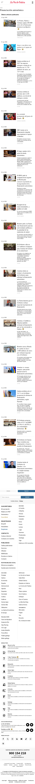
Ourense (21, 532)
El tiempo (4, 612)
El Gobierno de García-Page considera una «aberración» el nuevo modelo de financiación (24, 443)
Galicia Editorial (19, 766)
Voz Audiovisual (28, 763)
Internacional (5, 586)
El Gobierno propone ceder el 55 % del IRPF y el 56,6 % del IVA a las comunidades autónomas (24, 424)
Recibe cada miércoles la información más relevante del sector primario (20, 672)
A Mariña (21, 511)
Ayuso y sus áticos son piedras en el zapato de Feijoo (24, 47)
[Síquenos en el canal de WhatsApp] (31, 739)
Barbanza (21, 516)
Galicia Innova (23, 604)
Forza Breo (4, 633)
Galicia (3, 578)
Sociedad (4, 594)
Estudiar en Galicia (24, 583)
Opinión (3, 588)
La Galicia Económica (7, 610)
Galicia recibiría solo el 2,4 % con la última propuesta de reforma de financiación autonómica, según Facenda (24, 396)
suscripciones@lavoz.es (17, 757)
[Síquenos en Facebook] (3, 739)
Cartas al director (6, 536)
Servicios (4, 548)
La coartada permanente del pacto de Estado (24, 116)
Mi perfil (3, 524)
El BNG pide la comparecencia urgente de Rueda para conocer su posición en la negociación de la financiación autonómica (24, 180)
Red (20, 588)
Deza (20, 521)
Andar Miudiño (5, 630)
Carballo (21, 519)
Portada (3, 575)
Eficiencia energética (7, 565)
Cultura (3, 596)
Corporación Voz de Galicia (9, 763)
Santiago (21, 538)
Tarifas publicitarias (6, 545)
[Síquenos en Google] (3, 744)
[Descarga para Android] (31, 724)
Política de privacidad (12, 780)
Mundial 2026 (5, 617)
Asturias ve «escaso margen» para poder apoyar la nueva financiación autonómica (24, 370)
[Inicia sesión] (32, 2)
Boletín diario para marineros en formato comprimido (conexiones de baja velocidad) (18, 678)
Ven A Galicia (23, 594)
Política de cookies (23, 780)
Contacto (3, 559)
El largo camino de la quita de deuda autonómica (23, 153)
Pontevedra (22, 535)
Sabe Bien (22, 578)
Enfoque (21, 596)
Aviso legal (4, 780)
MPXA (14, 766)
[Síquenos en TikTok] (26, 739)
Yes (20, 615)
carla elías (20, 37)
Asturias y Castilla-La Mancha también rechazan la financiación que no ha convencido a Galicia (24, 325)
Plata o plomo (23, 591)
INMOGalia (4, 553)
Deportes (4, 591)
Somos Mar (4, 604)
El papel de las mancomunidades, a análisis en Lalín (23, 207)
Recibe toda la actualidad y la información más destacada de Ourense (20, 715)
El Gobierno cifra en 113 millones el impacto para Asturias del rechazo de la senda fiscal (25, 247)
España (3, 583)
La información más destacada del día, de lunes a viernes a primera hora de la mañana (19, 647)
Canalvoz (16, 764)
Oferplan (3, 551)
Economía (4, 580)
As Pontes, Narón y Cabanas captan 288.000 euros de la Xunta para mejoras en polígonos (24, 24)
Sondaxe (10, 764)
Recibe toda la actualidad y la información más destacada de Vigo (20, 709)
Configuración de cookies (20, 781)
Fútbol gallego (5, 635)
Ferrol (20, 524)
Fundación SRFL (20, 763)
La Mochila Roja (23, 602)
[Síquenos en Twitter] (8, 739)
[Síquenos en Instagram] (12, 739)
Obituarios (4, 607)
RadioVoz (5, 764)
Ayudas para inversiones (8, 568)
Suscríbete (4, 517)
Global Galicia (23, 580)
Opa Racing (4, 625)
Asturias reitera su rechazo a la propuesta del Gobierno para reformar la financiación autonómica (24, 275)
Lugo (20, 529)
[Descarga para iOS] (27, 724)
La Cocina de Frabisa (25, 586)
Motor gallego (5, 638)
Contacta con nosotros (7, 538)
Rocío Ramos (20, 216)
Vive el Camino (23, 599)
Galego (21, 501)
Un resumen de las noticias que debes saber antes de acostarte (20, 652)
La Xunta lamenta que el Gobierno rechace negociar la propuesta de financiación (24, 304)
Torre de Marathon (6, 619)
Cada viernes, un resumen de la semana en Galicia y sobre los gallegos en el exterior (20, 685)
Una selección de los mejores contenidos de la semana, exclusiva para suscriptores (19, 659)
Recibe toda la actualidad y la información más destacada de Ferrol (20, 696)
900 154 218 (17, 753)
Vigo (20, 540)
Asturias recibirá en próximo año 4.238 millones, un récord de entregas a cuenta (24, 95)
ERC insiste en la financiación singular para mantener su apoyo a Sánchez (24, 133)
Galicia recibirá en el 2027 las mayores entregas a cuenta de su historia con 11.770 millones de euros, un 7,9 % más (24, 66)
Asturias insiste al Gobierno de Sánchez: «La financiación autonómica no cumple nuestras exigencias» (24, 467)
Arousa (21, 513)
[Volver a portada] (17, 2)
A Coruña (21, 508)
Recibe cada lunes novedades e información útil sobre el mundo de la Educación (20, 666)
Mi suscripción (5, 509)
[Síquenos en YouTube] (21, 739)
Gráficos (3, 599)
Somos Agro (4, 602)
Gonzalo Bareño (21, 52)
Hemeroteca (4, 514)
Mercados (21, 610)
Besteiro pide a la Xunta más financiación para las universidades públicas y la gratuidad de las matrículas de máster (25, 228)
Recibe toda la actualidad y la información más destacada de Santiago (20, 703)
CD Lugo (4, 627)
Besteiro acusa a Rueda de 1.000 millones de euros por (24, 350)
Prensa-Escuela (28, 764)
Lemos (21, 527)
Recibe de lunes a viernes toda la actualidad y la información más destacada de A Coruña (20, 690)
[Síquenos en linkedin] (17, 739)
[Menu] (2, 2)
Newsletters (4, 526)
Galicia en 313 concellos (26, 543)
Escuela (21, 618)
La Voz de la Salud (24, 575)
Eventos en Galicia (6, 556)
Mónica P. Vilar (20, 167)
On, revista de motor (24, 620)
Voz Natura (21, 764)
